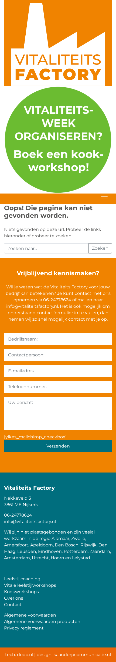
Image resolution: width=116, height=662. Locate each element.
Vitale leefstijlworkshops (30, 585)
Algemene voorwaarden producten (42, 621)
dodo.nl (25, 654)
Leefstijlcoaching (22, 578)
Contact (13, 604)
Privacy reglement (24, 628)
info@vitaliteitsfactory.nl (32, 306)
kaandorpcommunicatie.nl (82, 654)
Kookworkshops (21, 591)
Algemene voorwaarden (30, 615)
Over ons (13, 598)
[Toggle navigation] (104, 199)
